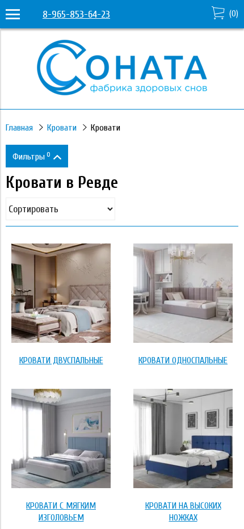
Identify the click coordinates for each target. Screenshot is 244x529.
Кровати (62, 128)
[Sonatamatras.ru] (122, 92)
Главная (19, 128)
